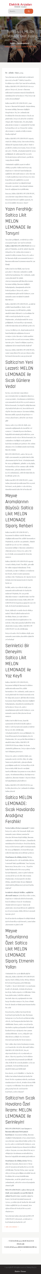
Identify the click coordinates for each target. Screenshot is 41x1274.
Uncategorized (11, 1227)
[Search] (28, 11)
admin (11, 73)
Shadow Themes (20, 1271)
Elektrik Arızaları (20, 4)
